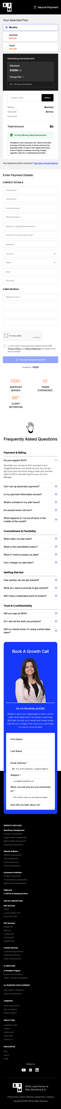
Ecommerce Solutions (13, 872)
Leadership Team (10, 1025)
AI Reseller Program (12, 971)
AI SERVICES (9, 966)
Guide (6, 1059)
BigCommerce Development (15, 883)
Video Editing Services (12, 959)
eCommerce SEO (10, 916)
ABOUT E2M (9, 1020)
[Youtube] (24, 1070)
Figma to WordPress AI (13, 994)
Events (6, 1055)
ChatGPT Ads (9, 941)
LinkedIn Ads (9, 934)
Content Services (11, 948)
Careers (7, 1028)
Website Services (13, 825)
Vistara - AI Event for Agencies (15, 978)
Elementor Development (13, 834)
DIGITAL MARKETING (13, 901)
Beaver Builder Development (15, 841)
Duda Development (11, 862)
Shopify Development (12, 876)
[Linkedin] (37, 1070)
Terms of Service (33, 348)
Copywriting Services (12, 955)
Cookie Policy (40, 1097)
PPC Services (9, 923)
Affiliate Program (10, 1013)
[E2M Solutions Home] (17, 1088)
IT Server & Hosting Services (16, 893)
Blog (5, 1051)
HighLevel (8, 890)
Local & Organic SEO (12, 913)
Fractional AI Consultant (13, 974)
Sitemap (50, 1097)
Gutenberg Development (13, 845)
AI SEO (6, 909)
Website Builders (11, 851)
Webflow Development (13, 855)
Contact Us (8, 1039)
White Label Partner (11, 1006)
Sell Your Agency (10, 1009)
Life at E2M (8, 1036)
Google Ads (8, 927)
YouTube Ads (9, 937)
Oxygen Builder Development (15, 837)
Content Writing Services (13, 951)
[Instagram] (30, 1070)
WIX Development (11, 858)
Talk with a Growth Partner (46, 163)
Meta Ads (7, 930)
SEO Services (9, 906)
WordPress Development (14, 830)
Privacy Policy (14, 348)
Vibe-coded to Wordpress (14, 990)
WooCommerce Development (15, 880)
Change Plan (15, 77)
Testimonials (9, 1032)
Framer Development (12, 866)
